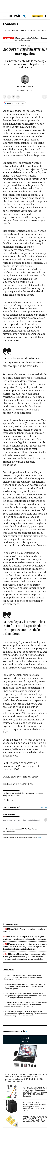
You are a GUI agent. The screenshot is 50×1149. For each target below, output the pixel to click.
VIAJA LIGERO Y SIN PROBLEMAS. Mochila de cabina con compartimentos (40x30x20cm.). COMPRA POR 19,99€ (35, 1106)
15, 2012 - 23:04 (25, 90)
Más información (8, 831)
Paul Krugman (25, 86)
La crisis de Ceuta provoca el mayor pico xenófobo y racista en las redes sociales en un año (24, 937)
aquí (39, 837)
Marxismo (17, 820)
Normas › (44, 807)
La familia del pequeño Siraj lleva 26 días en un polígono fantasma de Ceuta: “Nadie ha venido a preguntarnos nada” (23, 977)
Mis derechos (35, 31)
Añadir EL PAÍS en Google (15, 103)
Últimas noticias (10, 924)
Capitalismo (7, 820)
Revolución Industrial (31, 820)
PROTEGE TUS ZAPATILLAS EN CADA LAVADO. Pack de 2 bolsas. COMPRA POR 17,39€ (35, 1119)
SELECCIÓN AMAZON (25, 1039)
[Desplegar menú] (5, 16)
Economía (10, 24)
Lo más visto (8, 970)
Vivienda (15, 31)
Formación (25, 31)
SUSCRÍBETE (37, 16)
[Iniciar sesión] (45, 16)
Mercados (6, 31)
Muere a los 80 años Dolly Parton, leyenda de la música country (31, 39)
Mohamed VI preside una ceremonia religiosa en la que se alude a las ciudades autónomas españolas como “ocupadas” (24, 986)
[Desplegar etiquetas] (45, 820)
